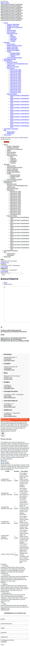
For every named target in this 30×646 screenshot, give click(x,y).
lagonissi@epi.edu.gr (10, 397)
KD (26, 137)
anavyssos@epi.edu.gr (10, 416)
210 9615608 (7, 368)
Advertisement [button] (5, 591)
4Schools (6, 142)
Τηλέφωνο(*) (4, 637)
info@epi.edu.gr (8, 379)
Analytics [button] (3, 582)
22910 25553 (4, 267)
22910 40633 (4, 271)
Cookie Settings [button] (5, 431)
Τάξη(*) (3, 628)
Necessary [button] (4, 460)
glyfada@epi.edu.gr (9, 370)
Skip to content (5, 3)
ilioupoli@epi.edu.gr (9, 360)
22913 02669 (7, 405)
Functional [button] (3, 564)
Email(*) (3, 619)
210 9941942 (7, 359)
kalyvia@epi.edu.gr (9, 388)
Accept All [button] (13, 431)
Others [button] (2, 602)
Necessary (6, 462)
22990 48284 (7, 387)
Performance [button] (4, 573)
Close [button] (2, 644)
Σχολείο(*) (4, 632)
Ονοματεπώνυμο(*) (6, 623)
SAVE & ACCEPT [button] (5, 610)
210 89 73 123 (5, 262)
